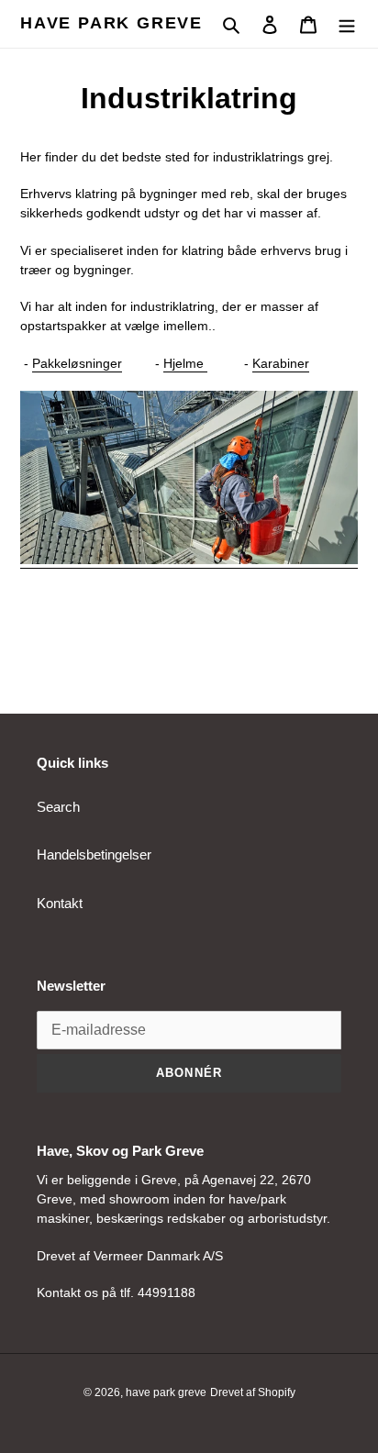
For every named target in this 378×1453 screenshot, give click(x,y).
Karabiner (280, 363)
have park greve (111, 23)
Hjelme (185, 363)
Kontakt (60, 903)
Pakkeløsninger (77, 363)
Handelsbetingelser (94, 854)
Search (58, 807)
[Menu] (347, 24)
